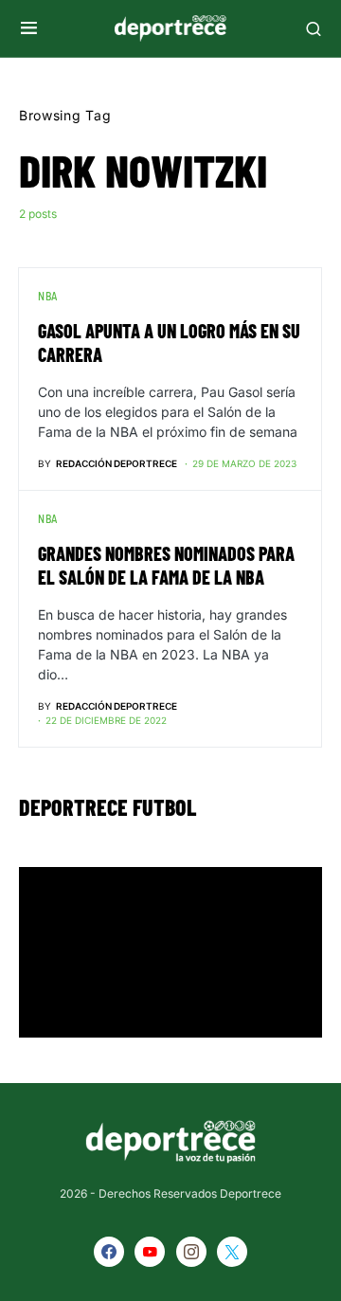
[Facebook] (109, 1252)
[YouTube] (150, 1252)
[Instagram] (191, 1252)
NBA (48, 295)
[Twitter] (232, 1252)
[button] (29, 28)
